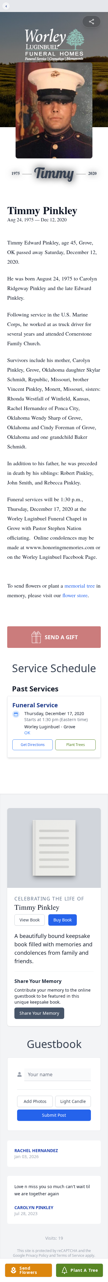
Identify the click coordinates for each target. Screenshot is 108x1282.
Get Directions (33, 744)
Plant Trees (75, 744)
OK (27, 732)
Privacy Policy (37, 1255)
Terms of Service (70, 1255)
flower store (75, 595)
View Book (30, 920)
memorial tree (79, 585)
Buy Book (62, 920)
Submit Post (54, 1115)
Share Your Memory (39, 1013)
